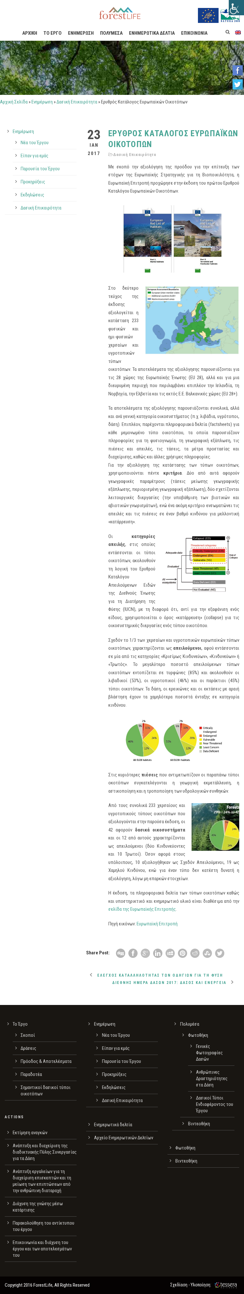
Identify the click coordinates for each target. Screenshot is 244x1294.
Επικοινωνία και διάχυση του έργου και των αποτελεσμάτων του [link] (42, 1249)
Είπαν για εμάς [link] (34, 156)
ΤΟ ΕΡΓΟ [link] (53, 33)
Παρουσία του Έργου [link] (40, 169)
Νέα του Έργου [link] (35, 142)
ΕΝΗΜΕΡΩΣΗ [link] (81, 33)
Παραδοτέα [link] (31, 1074)
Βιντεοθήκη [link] (199, 1124)
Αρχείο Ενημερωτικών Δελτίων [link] (123, 1138)
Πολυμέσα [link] (189, 1024)
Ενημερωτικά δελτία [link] (113, 1125)
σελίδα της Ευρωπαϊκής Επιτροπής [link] (142, 909)
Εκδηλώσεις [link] (32, 195)
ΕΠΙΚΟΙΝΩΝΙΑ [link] (194, 33)
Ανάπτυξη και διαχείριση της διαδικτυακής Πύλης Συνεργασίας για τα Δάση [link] (45, 1152)
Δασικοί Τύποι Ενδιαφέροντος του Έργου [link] (214, 1104)
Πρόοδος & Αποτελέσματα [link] (46, 1061)
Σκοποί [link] (28, 1035)
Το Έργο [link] (20, 1024)
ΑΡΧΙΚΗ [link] (29, 33)
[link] (236, 7)
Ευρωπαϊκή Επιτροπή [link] (157, 924)
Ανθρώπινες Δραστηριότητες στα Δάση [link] (211, 1078)
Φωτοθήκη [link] (198, 1035)
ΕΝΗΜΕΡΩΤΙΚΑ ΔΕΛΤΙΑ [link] (152, 33)
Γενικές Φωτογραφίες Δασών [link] (209, 1052)
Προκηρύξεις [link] (33, 182)
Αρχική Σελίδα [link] (14, 102)
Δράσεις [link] (28, 1048)
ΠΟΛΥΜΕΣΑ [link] (111, 33)
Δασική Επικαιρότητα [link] (77, 102)
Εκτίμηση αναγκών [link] (30, 1132)
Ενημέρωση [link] (42, 102)
